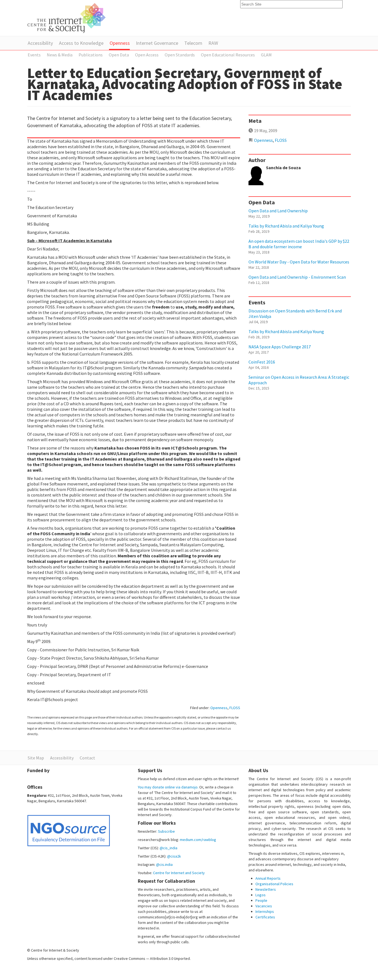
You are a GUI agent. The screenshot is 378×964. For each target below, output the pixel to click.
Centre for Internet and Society (179, 872)
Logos (260, 894)
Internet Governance (157, 43)
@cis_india (168, 847)
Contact (87, 758)
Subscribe (166, 831)
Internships (264, 911)
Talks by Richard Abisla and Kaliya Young (286, 226)
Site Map (36, 758)
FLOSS (234, 707)
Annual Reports (268, 878)
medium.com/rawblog (198, 839)
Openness (120, 43)
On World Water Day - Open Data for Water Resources (298, 262)
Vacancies (263, 905)
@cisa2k (174, 856)
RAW (213, 43)
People (261, 900)
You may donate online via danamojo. (168, 787)
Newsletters (265, 889)
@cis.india (164, 864)
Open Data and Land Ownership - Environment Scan (297, 277)
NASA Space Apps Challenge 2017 (279, 346)
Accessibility (40, 43)
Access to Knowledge (81, 43)
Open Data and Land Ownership (278, 210)
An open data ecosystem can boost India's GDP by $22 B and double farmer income (298, 243)
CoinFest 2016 (261, 362)
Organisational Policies (274, 883)
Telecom (193, 43)
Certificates (265, 917)
